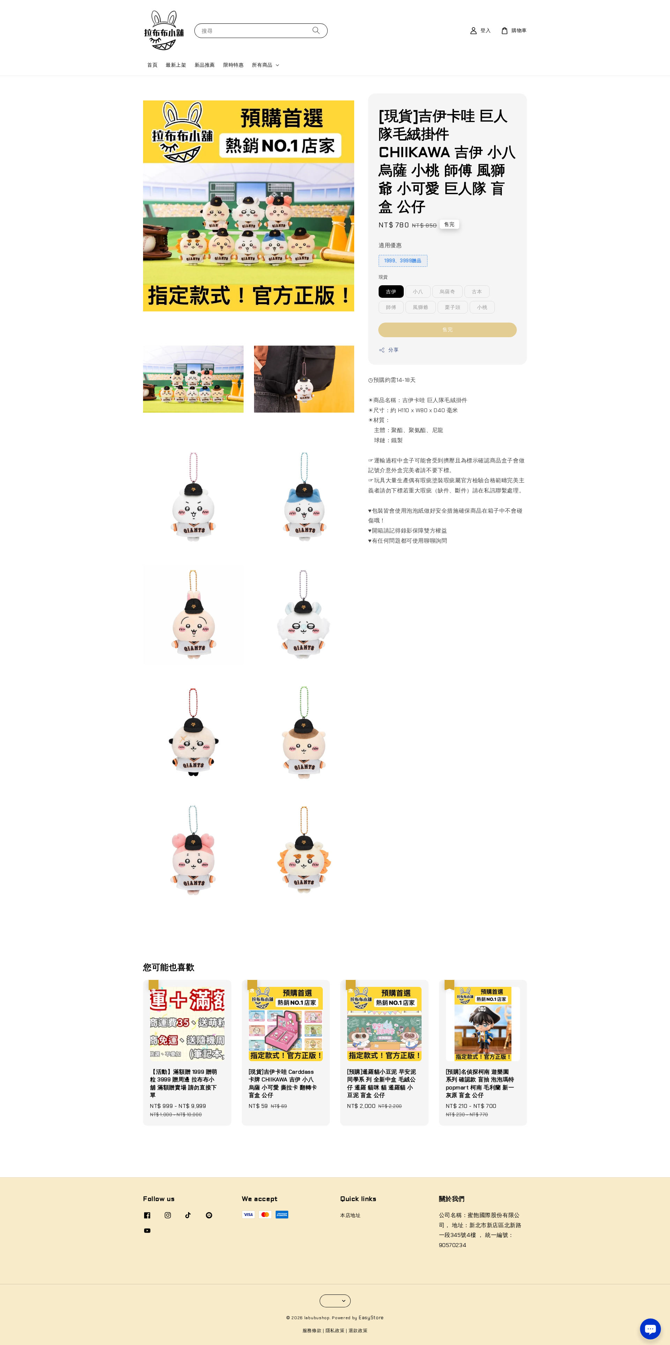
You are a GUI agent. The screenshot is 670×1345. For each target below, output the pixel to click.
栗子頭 (453, 307)
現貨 (383, 277)
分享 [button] (393, 350)
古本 (477, 291)
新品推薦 (205, 65)
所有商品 (262, 65)
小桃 (482, 307)
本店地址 (350, 1215)
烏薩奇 (447, 291)
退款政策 (358, 1330)
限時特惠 (233, 65)
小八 (418, 291)
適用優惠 (390, 245)
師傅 (391, 307)
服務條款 (312, 1330)
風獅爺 (421, 307)
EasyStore (371, 1318)
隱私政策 (335, 1330)
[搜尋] (316, 30)
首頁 (152, 65)
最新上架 (176, 65)
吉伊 (391, 291)
